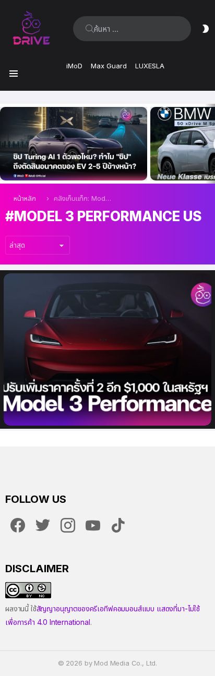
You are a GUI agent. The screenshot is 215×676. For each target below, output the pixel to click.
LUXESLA (149, 66)
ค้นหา (89, 28)
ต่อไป (210, 144)
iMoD (74, 66)
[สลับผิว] (205, 28)
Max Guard (109, 66)
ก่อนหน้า (5, 144)
